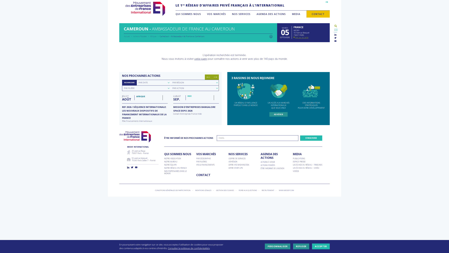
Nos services (241, 14)
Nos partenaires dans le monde (175, 172)
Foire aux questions (248, 190)
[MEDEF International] (145, 9)
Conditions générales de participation (172, 190)
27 (126, 98)
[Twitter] (335, 38)
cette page (200, 58)
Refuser (301, 246)
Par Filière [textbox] (129, 88)
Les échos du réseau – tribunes (307, 165)
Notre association (172, 158)
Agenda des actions (271, 14)
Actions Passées (140, 36)
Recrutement (268, 190)
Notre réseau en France (175, 168)
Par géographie (203, 158)
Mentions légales (203, 190)
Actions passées (268, 165)
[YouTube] (335, 41)
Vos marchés (216, 14)
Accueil (127, 36)
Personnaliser (277, 246)
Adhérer (278, 114)
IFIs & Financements (205, 165)
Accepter (321, 246)
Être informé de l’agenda (272, 168)
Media (296, 14)
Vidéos (296, 171)
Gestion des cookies (225, 190)
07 (177, 98)
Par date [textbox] (143, 82)
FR (327, 2)
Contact (318, 14)
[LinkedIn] (335, 35)
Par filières (201, 162)
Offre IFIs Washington (239, 165)
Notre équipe (170, 165)
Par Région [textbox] (178, 82)
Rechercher (129, 82)
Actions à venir (268, 162)
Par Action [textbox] (178, 88)
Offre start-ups (236, 168)
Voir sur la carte (301, 37)
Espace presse (299, 162)
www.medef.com (286, 190)
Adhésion (233, 162)
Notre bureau (170, 162)
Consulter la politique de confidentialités (189, 248)
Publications (299, 158)
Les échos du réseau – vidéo (306, 168)
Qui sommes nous (188, 14)
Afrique (153, 36)
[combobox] (153, 82)
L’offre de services (237, 158)
